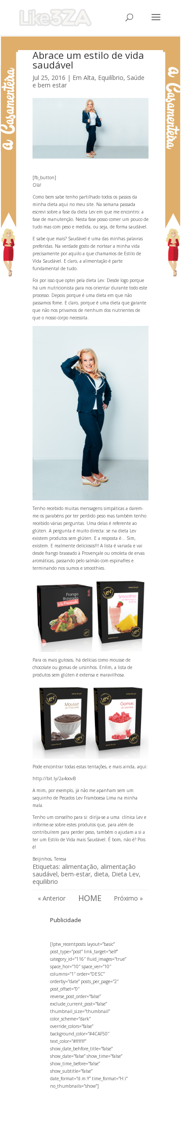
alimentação (79, 866)
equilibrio (45, 881)
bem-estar (75, 874)
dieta (101, 874)
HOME (89, 898)
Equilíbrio (110, 77)
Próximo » (128, 898)
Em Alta (83, 77)
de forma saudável (128, 227)
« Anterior (51, 898)
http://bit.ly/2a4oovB (54, 778)
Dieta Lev (125, 874)
